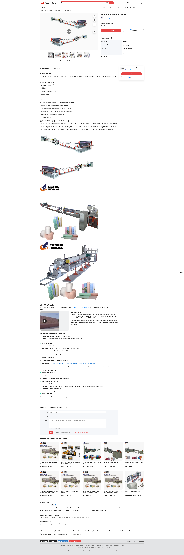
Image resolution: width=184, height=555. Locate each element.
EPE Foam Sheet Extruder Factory (132, 491)
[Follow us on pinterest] (141, 541)
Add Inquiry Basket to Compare (69, 61)
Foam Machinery (67, 10)
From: (47, 412)
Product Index (116, 545)
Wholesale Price (100, 545)
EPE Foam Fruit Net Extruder (72, 510)
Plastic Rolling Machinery (60, 524)
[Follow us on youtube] (139, 541)
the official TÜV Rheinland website (82, 307)
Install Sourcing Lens (76, 541)
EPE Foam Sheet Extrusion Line (99, 510)
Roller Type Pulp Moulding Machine (125, 508)
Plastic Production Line (74, 524)
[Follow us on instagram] (136, 541)
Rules (143, 7)
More (41, 537)
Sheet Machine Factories (46, 530)
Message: (46, 420)
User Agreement (100, 550)
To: (47, 416)
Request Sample (125, 34)
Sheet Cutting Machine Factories (62, 530)
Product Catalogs (60, 505)
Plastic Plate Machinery (46, 524)
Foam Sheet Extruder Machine (60, 534)
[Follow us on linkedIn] (143, 541)
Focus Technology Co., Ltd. (82, 550)
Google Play (52, 541)
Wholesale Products (92, 545)
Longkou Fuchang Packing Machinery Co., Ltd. (114, 17)
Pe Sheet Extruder (97, 530)
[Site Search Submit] (111, 2)
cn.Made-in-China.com (105, 547)
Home (41, 10)
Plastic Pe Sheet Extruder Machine (111, 530)
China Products (70, 545)
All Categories (45, 7)
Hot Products (62, 545)
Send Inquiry (111, 30)
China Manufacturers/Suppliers (80, 545)
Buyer (110, 7)
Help (118, 7)
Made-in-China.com (86, 547)
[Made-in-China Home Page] (48, 2)
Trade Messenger (63, 541)
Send (51, 432)
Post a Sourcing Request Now (80, 432)
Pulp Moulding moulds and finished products (76, 508)
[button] (107, 2)
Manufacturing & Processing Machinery (53, 10)
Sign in (142, 3)
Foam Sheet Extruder (46, 534)
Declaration (107, 550)
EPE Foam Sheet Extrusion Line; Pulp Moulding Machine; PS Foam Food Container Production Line (73, 363)
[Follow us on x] (134, 541)
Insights (122, 545)
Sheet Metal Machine (77, 530)
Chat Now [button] (134, 30)
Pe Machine (87, 530)
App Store (44, 541)
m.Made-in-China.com (95, 547)
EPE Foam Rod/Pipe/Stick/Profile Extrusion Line (51, 510)
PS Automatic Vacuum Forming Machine (49, 508)
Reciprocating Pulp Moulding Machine (100, 508)
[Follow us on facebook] (132, 541)
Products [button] (63, 3)
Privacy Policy (114, 550)
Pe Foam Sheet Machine (127, 530)
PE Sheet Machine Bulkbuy (76, 534)
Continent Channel (108, 545)
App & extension (126, 7)
